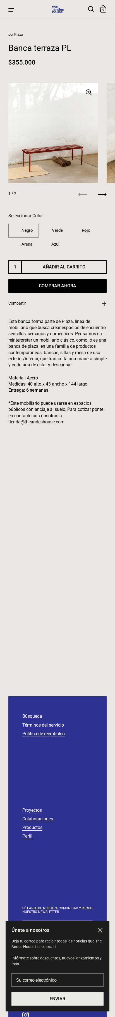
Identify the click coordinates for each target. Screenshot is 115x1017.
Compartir (17, 303)
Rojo (86, 230)
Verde (57, 230)
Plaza (18, 34)
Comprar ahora (57, 285)
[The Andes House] (58, 9)
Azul (55, 244)
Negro (27, 230)
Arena (26, 244)
